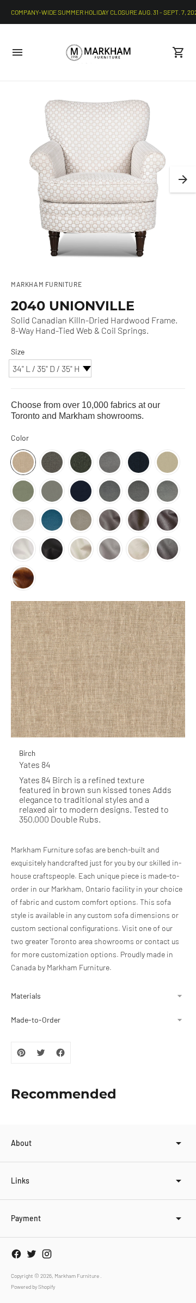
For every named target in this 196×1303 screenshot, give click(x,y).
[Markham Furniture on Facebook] (16, 1253)
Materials (26, 995)
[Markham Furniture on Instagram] (46, 1253)
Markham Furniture (77, 1275)
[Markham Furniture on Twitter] (31, 1253)
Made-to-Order (35, 1019)
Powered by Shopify (33, 1286)
